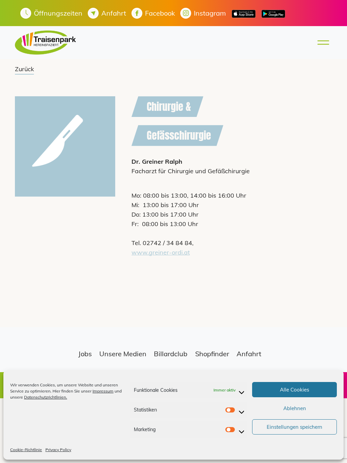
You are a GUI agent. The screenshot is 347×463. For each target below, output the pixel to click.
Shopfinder (212, 353)
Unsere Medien (122, 353)
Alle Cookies (294, 389)
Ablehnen (294, 408)
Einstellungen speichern (294, 427)
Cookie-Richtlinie (26, 449)
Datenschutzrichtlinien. (45, 397)
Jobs (85, 353)
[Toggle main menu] (321, 43)
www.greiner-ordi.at (160, 252)
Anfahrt (249, 353)
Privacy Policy (58, 449)
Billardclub (170, 353)
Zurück (24, 69)
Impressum (103, 391)
